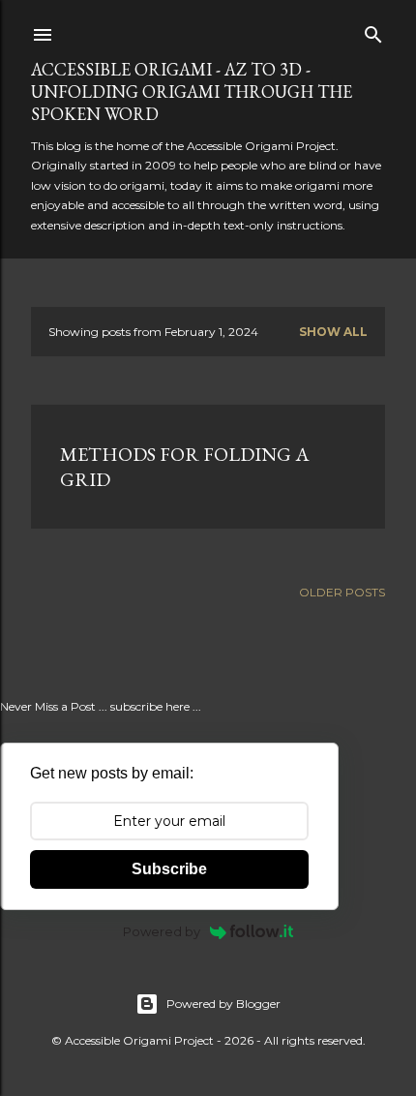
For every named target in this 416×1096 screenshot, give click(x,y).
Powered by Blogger (223, 1003)
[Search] (373, 30)
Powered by (161, 931)
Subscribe (169, 869)
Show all (333, 331)
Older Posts (342, 592)
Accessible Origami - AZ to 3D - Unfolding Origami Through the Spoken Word (191, 91)
